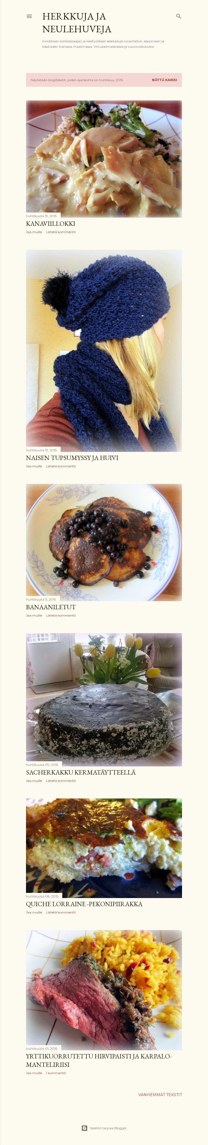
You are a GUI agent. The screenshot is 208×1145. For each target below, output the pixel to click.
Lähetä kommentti (61, 232)
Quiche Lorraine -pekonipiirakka (84, 904)
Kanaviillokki (50, 223)
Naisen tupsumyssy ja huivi (72, 457)
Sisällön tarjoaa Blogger (108, 1128)
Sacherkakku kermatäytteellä (81, 772)
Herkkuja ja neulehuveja (77, 22)
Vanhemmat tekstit (160, 1094)
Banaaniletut (51, 607)
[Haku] (179, 15)
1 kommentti (56, 1073)
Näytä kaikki (164, 80)
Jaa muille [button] (34, 232)
